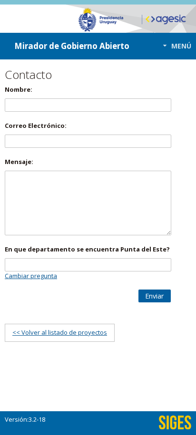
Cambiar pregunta (31, 275)
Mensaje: (19, 161)
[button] (174, 46)
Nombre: (18, 89)
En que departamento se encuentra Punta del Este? (87, 249)
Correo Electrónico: (36, 125)
